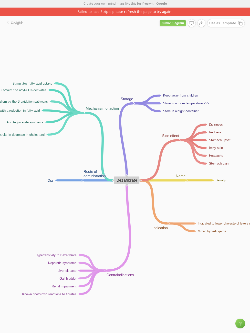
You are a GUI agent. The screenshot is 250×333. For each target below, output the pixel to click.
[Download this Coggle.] (201, 23)
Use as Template (222, 23)
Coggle (161, 3)
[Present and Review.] (192, 23)
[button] (240, 323)
